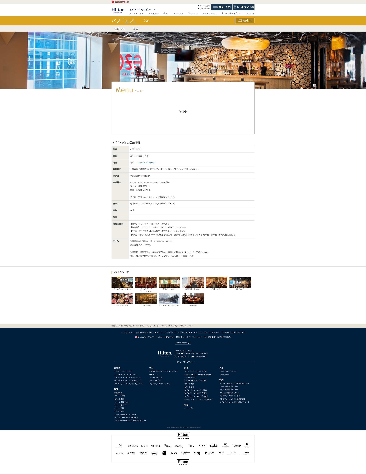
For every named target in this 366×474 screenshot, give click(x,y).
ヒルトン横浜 (119, 411)
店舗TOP (119, 29)
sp (183, 472)
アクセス (250, 13)
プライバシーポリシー (195, 337)
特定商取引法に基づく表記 (218, 337)
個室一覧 (193, 305)
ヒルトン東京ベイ (120, 405)
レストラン (178, 13)
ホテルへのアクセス (147, 162)
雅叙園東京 (118, 393)
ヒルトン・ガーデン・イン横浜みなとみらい (130, 420)
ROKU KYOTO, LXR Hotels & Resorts (197, 374)
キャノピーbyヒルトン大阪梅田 (195, 380)
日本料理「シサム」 (193, 289)
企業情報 (167, 337)
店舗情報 (243, 20)
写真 (135, 29)
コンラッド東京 (119, 396)
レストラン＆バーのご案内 (162, 326)
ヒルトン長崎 (224, 374)
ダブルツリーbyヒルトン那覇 (229, 396)
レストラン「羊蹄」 (122, 305)
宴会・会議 (182, 332)
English (141, 337)
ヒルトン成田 (119, 408)
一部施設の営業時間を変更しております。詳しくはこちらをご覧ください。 (164, 169)
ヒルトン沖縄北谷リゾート (228, 386)
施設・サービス (210, 13)
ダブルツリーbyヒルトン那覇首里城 (232, 399)
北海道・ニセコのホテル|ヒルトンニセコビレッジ (131, 326)
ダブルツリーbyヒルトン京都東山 (196, 396)
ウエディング (169, 332)
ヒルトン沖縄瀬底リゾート (228, 389)
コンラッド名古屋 (155, 377)
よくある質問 (204, 6)
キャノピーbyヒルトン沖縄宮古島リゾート (234, 383)
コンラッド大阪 (189, 377)
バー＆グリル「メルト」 (122, 289)
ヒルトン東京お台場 (121, 402)
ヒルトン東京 (119, 399)
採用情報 (178, 337)
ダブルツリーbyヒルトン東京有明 (126, 417)
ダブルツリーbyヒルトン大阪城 (195, 390)
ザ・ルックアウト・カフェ (169, 305)
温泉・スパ (193, 13)
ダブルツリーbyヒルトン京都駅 (195, 393)
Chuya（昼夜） (146, 305)
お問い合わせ (204, 8)
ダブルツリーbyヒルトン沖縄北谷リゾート (234, 402)
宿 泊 (165, 13)
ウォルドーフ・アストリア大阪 (195, 371)
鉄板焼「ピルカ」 (169, 289)
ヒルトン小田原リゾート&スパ (125, 414)
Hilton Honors (182, 343)
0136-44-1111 (181, 256)
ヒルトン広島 (189, 408)
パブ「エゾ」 (240, 289)
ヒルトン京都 (189, 387)
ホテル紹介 (153, 13)
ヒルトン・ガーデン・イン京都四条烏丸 (198, 399)
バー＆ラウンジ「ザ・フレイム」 (146, 290)
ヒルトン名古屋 (154, 380)
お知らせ (215, 332)
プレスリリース (154, 337)
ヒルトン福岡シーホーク (228, 371)
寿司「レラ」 (216, 289)
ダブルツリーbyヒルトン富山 (159, 384)
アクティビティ (137, 13)
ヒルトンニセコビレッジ (142, 9)
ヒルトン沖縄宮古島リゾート (229, 393)
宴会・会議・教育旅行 (232, 13)
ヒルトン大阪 (189, 384)
